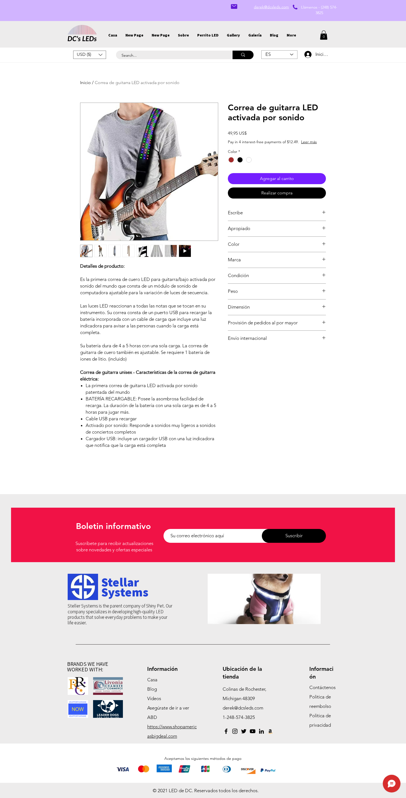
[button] (233, 35)
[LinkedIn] (261, 731)
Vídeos (154, 698)
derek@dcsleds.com (243, 708)
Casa (152, 679)
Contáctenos (322, 687)
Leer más (309, 141)
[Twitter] (243, 731)
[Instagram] (234, 731)
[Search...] (243, 55)
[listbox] (89, 55)
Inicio (85, 82)
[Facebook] (226, 731)
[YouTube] (252, 731)
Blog (152, 689)
